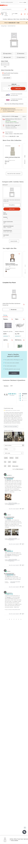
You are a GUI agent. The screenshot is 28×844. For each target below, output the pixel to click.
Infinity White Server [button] (16, 609)
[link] (14, 840)
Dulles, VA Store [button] (9, 133)
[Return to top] (25, 827)
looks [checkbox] (17, 457)
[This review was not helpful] (22, 508)
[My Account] (21, 14)
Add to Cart (12, 209)
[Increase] (8, 88)
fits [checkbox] (5, 461)
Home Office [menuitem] (23, 19)
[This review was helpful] (20, 508)
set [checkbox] (5, 466)
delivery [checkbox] (11, 457)
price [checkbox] (9, 466)
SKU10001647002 (11, 25)
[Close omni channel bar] (26, 22)
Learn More (14, 373)
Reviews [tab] (6, 385)
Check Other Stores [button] (18, 133)
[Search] (25, 9)
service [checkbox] (14, 461)
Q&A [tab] (11, 385)
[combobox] (9, 449)
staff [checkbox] (9, 461)
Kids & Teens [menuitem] (16, 19)
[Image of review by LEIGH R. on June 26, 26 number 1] (8, 532)
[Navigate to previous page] (7, 619)
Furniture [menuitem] (5, 19)
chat (18, 136)
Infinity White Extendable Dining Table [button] (15, 582)
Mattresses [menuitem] (10, 19)
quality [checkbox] (5, 457)
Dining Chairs (4, 25)
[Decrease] (4, 88)
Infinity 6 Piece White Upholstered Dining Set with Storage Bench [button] (14, 504)
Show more (15, 466)
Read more (11, 491)
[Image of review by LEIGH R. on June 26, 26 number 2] (15, 532)
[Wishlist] (24, 14)
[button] (18, 22)
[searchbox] (13, 445)
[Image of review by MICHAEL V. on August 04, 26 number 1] (8, 497)
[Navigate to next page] (21, 619)
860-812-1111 (12, 136)
